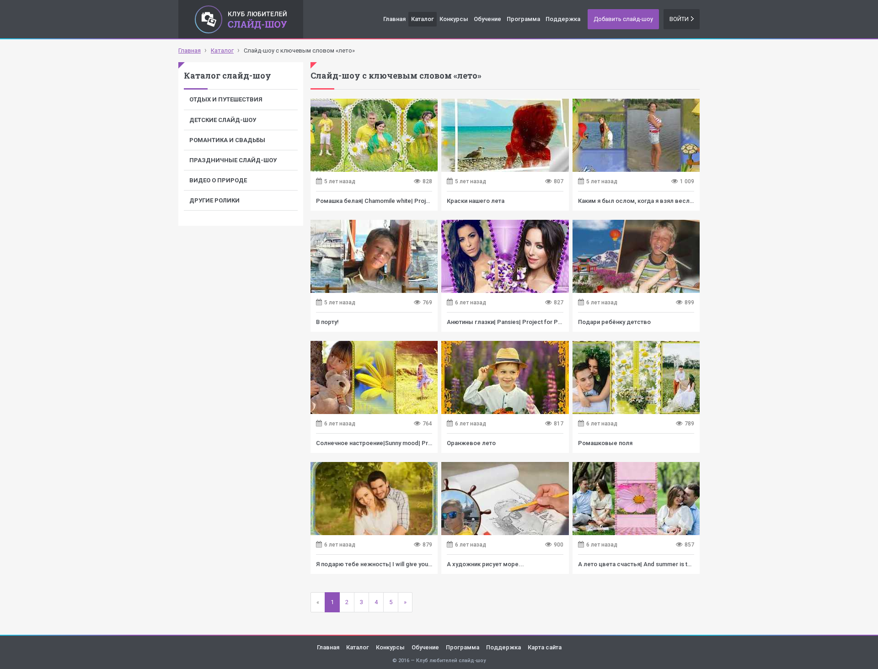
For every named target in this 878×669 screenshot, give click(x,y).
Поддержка (563, 19)
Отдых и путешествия (225, 99)
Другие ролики (214, 200)
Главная (394, 19)
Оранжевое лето (471, 443)
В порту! (327, 322)
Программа (523, 19)
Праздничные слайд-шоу (233, 160)
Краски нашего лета (475, 200)
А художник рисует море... (485, 564)
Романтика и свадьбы (227, 140)
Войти (679, 19)
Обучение (487, 19)
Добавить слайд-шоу (623, 19)
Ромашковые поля (605, 443)
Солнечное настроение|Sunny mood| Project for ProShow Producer (411, 443)
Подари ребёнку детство (614, 322)
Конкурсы (453, 19)
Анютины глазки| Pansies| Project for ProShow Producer (527, 322)
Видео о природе (218, 180)
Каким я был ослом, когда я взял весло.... (639, 200)
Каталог (422, 19)
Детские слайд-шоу (222, 120)
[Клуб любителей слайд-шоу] (240, 19)
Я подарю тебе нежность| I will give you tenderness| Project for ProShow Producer (432, 564)
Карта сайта (545, 647)
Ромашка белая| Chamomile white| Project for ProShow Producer (407, 200)
